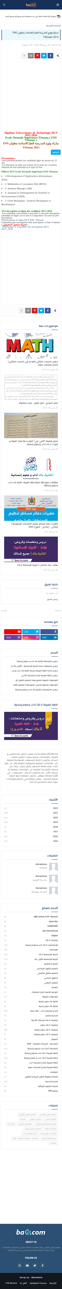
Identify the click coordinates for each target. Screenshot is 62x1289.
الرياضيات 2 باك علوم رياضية (31, 1030)
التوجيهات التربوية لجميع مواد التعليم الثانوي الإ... (36, 680)
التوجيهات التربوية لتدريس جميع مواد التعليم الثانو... (35, 685)
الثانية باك (11, 1124)
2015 (31, 841)
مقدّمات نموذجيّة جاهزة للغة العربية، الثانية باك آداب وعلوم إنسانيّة (33, 484)
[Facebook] (50, 55)
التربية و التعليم (31, 964)
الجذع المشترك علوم (49, 1138)
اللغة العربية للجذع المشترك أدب (31, 1063)
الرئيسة (53, 1283)
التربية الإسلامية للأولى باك (31, 959)
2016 (31, 836)
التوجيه (31, 987)
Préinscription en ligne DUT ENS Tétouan (22, 220)
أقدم (4, 610)
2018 (31, 827)
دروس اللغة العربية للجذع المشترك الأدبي (39, 675)
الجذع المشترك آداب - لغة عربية (31, 1011)
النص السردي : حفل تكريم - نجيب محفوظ (38, 403)
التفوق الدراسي (31, 978)
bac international (31, 931)
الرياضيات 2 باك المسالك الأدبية (31, 1020)
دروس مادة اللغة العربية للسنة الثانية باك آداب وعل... (34, 671)
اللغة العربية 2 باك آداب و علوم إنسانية (31, 1058)
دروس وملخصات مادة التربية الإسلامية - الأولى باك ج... (34, 666)
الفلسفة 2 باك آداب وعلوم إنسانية (31, 1048)
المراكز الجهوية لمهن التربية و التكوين (31, 1077)
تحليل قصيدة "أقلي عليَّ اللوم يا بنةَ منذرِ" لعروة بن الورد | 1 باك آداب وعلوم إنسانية (33, 443)
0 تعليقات (25, 44)
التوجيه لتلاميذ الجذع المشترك (31, 992)
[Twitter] (44, 55)
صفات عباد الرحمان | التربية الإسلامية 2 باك (37, 565)
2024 (31, 808)
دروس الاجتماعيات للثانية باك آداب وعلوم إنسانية (36, 689)
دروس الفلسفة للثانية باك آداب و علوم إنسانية (37, 661)
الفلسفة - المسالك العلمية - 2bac (31, 1044)
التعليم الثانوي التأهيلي (31, 973)
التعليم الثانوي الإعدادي (31, 968)
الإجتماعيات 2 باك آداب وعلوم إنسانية (31, 945)
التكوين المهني (31, 983)
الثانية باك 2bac (50, 1128)
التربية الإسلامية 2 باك (31, 954)
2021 (31, 813)
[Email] (31, 55)
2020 (31, 818)
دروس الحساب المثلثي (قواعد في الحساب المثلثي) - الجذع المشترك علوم (32, 363)
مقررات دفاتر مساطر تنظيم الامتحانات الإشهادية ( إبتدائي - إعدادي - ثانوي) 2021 (34, 525)
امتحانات (53, 1143)
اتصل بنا (23, 1283)
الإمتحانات (31, 950)
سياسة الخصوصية (38, 1283)
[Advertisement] (31, 97)
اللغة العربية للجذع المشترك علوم (31, 1067)
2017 (31, 832)
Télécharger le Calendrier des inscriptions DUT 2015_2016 (25, 228)
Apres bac (31, 921)
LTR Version (11, 1283)
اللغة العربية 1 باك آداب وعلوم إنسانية (31, 1053)
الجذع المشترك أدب (30, 1133)
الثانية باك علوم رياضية (31, 1001)
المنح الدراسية (31, 1081)
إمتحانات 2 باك (31, 940)
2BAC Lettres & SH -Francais (31, 917)
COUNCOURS (31, 926)
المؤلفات (31, 1072)
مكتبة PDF (31, 1091)
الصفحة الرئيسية (53, 25)
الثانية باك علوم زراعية (31, 1006)
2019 (31, 822)
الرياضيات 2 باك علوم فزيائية (31, 1034)
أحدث (57, 610)
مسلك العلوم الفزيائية (31, 1086)
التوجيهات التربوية (31, 997)
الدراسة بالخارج (31, 1016)
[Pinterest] (37, 55)
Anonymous (41, 864)
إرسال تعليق (52, 599)
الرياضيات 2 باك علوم (31, 1025)
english (31, 936)
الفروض (31, 1039)
